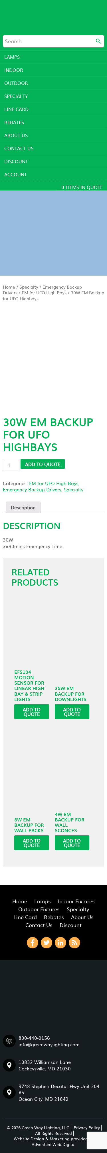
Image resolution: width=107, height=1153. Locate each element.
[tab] (23, 507)
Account (15, 174)
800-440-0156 (34, 1037)
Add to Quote (42, 464)
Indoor (13, 69)
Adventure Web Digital (54, 1144)
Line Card (16, 109)
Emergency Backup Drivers (32, 489)
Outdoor (16, 82)
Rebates (14, 122)
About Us (16, 135)
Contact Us (18, 148)
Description (23, 507)
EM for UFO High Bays (44, 293)
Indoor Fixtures (76, 901)
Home (9, 287)
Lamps (12, 56)
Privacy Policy (87, 1127)
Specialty (16, 96)
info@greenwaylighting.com (49, 1044)
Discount (16, 161)
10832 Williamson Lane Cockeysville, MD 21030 (45, 1065)
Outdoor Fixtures (39, 909)
